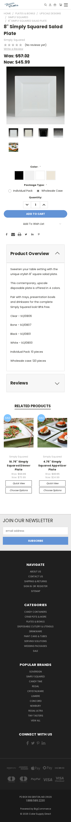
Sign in (28, 586)
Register (42, 586)
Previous (4, 437)
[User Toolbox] (50, 5)
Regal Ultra (35, 710)
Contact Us (35, 576)
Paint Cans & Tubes (35, 636)
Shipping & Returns (35, 581)
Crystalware (35, 691)
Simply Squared (35, 676)
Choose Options (19, 490)
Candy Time (35, 681)
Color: (35, 167)
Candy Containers (35, 611)
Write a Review (13, 49)
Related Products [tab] (33, 406)
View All (35, 720)
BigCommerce (42, 808)
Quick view (19, 483)
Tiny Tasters (35, 715)
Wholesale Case (52, 191)
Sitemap (35, 591)
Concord (35, 701)
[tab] (35, 254)
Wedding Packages (35, 646)
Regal (35, 686)
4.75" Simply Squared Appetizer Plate (52, 465)
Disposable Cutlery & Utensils (35, 626)
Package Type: (35, 185)
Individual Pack (23, 191)
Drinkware (35, 631)
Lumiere (35, 696)
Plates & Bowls (35, 621)
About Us (35, 571)
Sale (35, 651)
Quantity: (35, 197)
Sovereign (35, 671)
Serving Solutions (35, 641)
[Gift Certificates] (55, 5)
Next (66, 437)
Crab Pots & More (35, 616)
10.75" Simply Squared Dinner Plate (18, 465)
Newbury (35, 705)
